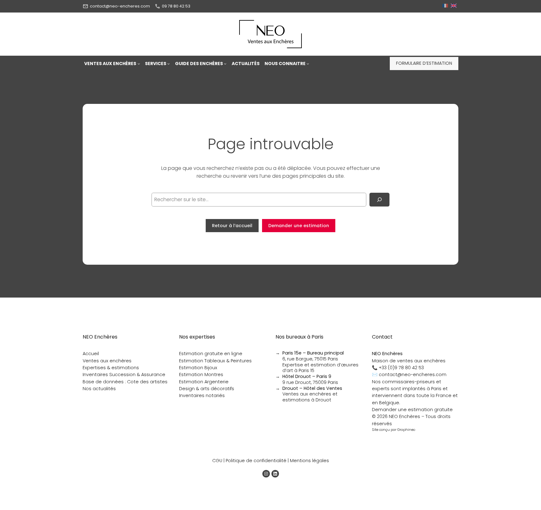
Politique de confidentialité (256, 460)
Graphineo (406, 429)
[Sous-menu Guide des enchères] (225, 63)
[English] (454, 6)
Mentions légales (309, 460)
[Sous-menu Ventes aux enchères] (138, 63)
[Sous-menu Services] (168, 63)
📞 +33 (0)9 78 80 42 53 (398, 368)
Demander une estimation (298, 225)
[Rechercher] (379, 200)
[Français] (446, 6)
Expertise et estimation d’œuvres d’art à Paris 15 (320, 368)
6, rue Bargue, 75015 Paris (313, 356)
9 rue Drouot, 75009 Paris (310, 379)
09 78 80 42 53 (176, 6)
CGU (217, 460)
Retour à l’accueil (232, 225)
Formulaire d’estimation (424, 63)
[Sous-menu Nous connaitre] (308, 63)
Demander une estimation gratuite (412, 409)
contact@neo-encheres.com (120, 6)
